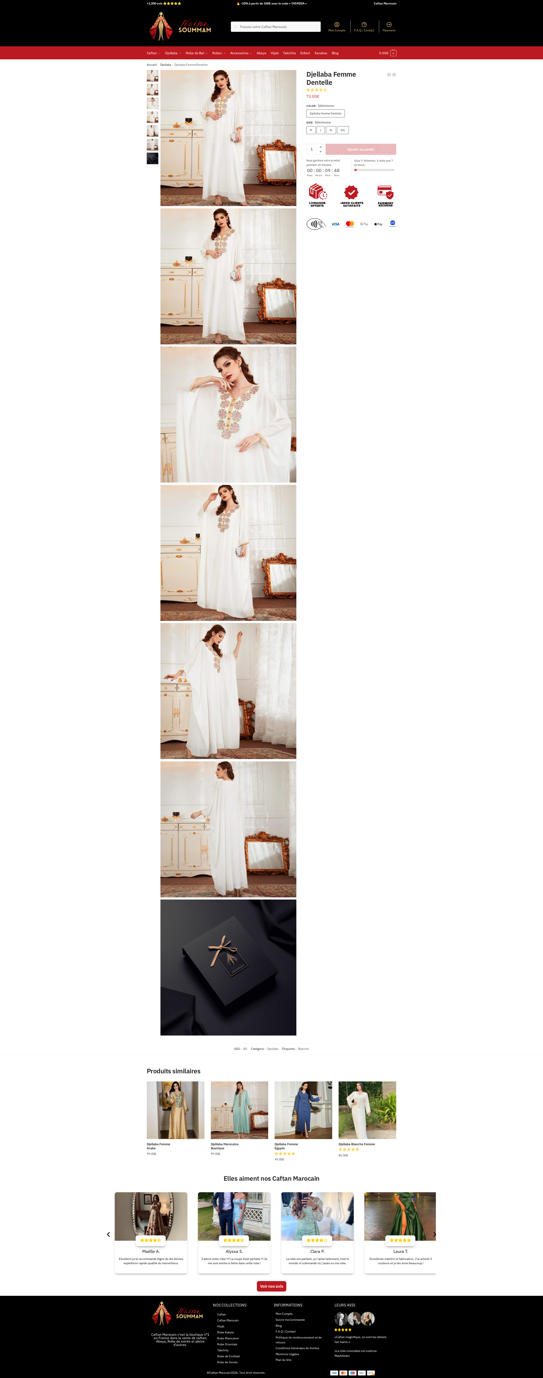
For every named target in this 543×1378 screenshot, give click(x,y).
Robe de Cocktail (228, 1356)
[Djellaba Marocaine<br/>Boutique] (239, 1110)
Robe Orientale (227, 1344)
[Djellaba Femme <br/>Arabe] (175, 1110)
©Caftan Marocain (219, 1373)
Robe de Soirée (227, 1362)
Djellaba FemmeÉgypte (286, 1146)
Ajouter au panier (360, 149)
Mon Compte (336, 30)
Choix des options (175, 1168)
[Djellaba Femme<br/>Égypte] (303, 1110)
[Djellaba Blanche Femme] (367, 1110)
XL (331, 130)
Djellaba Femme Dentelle (325, 113)
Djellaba (165, 65)
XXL (343, 130)
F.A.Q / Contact (364, 30)
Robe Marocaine (228, 1338)
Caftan (221, 1314)
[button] (317, 90)
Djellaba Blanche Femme (357, 1144)
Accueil (152, 65)
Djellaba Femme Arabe (158, 1146)
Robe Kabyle (225, 1332)
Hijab (220, 1326)
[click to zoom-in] (228, 138)
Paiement (389, 30)
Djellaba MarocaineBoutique (225, 1146)
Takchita (222, 1350)
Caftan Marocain (228, 1320)
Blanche (303, 1049)
